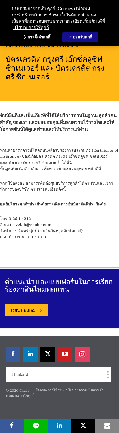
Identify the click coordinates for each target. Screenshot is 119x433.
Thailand (20, 374)
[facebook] (12, 426)
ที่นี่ (69, 163)
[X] (83, 426)
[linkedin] (59, 426)
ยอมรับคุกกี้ (82, 37)
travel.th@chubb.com (30, 225)
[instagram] (82, 354)
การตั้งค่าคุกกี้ (39, 37)
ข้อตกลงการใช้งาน (49, 390)
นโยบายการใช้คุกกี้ (20, 396)
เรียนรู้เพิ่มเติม (23, 311)
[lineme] (35, 426)
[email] (107, 426)
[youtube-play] (65, 354)
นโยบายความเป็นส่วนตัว (85, 390)
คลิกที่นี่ (94, 169)
